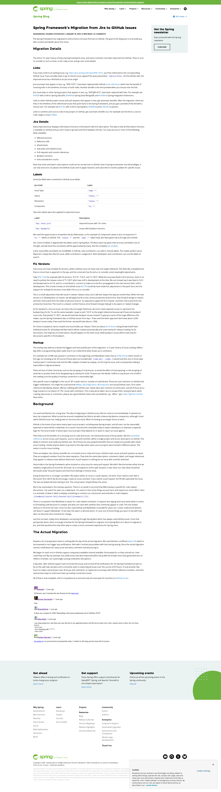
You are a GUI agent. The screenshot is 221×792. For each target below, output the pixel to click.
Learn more (38, 684)
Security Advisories (87, 731)
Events (105, 711)
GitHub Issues (122, 578)
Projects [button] (132, 9)
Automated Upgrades (111, 727)
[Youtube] (165, 756)
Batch (35, 737)
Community (107, 707)
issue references (113, 84)
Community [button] (160, 9)
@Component (103, 384)
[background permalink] (32, 404)
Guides (59, 714)
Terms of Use (37, 765)
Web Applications (40, 729)
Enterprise (106, 719)
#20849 (91, 107)
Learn (58, 707)
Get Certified (61, 722)
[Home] (50, 8)
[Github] (171, 756)
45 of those (110, 326)
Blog (81, 716)
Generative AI (39, 711)
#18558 (36, 95)
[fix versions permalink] (32, 264)
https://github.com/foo (133, 394)
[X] (178, 756)
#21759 (84, 286)
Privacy (45, 765)
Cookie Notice (151, 785)
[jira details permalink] (32, 121)
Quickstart (60, 711)
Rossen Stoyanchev (55, 34)
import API (132, 541)
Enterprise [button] (174, 9)
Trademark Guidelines (56, 765)
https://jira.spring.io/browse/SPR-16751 (86, 73)
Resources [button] (145, 9)
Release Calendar (86, 719)
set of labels (113, 246)
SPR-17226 (42, 277)
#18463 (53, 115)
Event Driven (38, 722)
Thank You (107, 745)
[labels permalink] (32, 174)
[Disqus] (88, 614)
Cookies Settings (203, 771)
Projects (82, 707)
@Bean (79, 384)
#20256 (106, 107)
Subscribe (162, 47)
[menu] (186, 8)
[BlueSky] (184, 756)
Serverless (37, 733)
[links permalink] (32, 68)
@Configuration (90, 384)
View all (133, 684)
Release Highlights (87, 727)
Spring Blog (41, 16)
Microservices (39, 714)
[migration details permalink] (32, 49)
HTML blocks (122, 356)
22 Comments (99, 34)
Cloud (35, 725)
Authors (105, 714)
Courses (59, 718)
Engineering (39, 34)
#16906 (102, 95)
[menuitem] (185, 8)
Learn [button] (121, 9)
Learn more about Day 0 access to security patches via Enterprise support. (110, 2)
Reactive (36, 718)
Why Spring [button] (109, 9)
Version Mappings (87, 723)
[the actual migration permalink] (32, 532)
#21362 (62, 107)
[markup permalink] (32, 342)
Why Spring (38, 707)
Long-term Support (110, 723)
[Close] (213, 764)
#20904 (69, 95)
